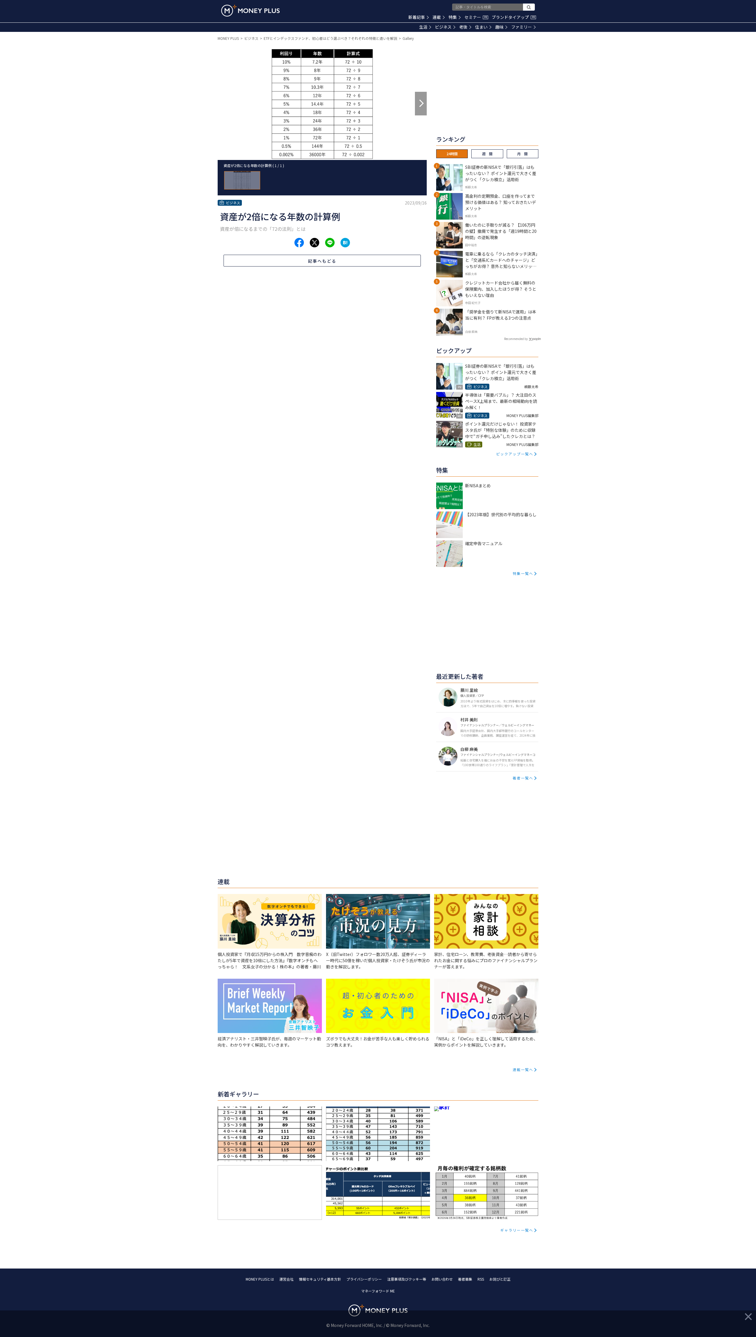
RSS (481, 1279)
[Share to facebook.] (299, 242)
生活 (423, 27)
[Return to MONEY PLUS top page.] (250, 10)
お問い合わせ (442, 1279)
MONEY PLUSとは (260, 1279)
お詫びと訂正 (500, 1279)
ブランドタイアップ (513, 17)
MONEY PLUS (228, 38)
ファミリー (521, 27)
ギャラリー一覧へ (516, 1230)
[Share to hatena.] (345, 242)
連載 (437, 17)
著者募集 (465, 1279)
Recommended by (516, 338)
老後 (463, 27)
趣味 (499, 27)
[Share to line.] (330, 242)
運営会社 (286, 1279)
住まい (481, 27)
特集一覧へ (523, 573)
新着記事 (416, 17)
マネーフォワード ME (378, 1290)
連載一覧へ (523, 1069)
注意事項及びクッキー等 (406, 1279)
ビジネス (443, 27)
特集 (453, 17)
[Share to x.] (314, 242)
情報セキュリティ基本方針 (320, 1279)
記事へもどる (322, 261)
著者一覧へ (523, 777)
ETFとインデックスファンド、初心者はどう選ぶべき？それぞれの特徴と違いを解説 (330, 38)
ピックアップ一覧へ (514, 453)
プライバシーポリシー (364, 1279)
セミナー (476, 17)
